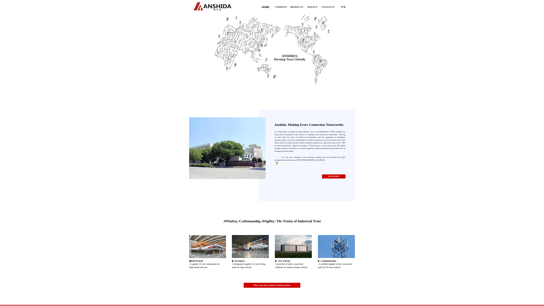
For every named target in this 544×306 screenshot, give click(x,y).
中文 (343, 7)
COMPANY (281, 7)
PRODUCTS (296, 7)
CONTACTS (327, 7)
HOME (265, 7)
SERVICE (312, 7)
